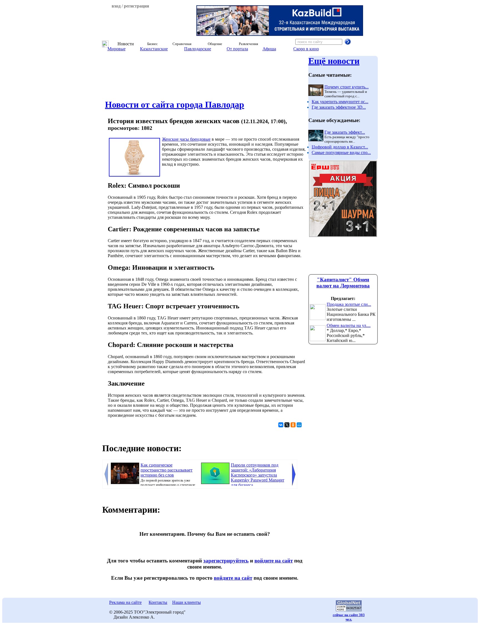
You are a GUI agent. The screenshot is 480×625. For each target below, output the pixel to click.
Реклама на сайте (125, 602)
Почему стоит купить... (346, 87)
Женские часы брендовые (186, 139)
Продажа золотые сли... (349, 304)
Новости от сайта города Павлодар (174, 105)
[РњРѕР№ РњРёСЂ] (299, 424)
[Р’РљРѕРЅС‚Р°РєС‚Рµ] (280, 424)
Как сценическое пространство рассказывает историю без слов (166, 470)
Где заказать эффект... (344, 132)
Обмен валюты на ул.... (349, 325)
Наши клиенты (186, 602)
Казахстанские (154, 48)
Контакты (158, 602)
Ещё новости (333, 61)
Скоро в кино (306, 48)
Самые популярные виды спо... (341, 152)
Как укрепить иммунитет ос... (340, 101)
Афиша (269, 48)
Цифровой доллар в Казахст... (340, 147)
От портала (237, 48)
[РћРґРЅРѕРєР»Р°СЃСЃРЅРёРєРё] (293, 424)
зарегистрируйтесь (226, 561)
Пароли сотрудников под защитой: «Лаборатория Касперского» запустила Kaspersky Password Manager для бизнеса (257, 475)
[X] (286, 424)
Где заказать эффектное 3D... (339, 107)
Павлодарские (197, 48)
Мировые (117, 48)
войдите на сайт (273, 561)
